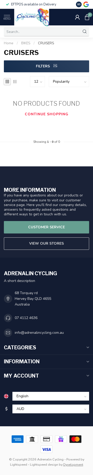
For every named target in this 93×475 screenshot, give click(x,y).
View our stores (46, 243)
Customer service (46, 227)
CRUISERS (46, 43)
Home (8, 43)
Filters (43, 66)
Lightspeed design (44, 464)
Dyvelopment (73, 464)
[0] (87, 17)
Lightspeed (18, 464)
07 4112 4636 (26, 317)
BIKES (25, 43)
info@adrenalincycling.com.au (39, 332)
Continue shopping (46, 114)
